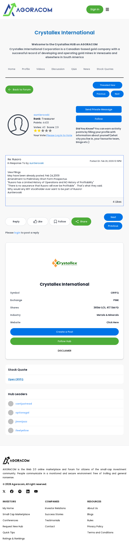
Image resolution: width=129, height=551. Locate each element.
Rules (90, 520)
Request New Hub (13, 526)
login (17, 232)
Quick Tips (9, 532)
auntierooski (36, 163)
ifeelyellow (22, 430)
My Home (8, 508)
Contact (50, 526)
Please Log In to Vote (59, 135)
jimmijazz (21, 421)
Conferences (10, 520)
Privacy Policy (95, 526)
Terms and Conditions (100, 532)
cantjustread (23, 403)
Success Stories (54, 514)
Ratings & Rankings (14, 538)
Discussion (58, 69)
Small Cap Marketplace (16, 514)
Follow (99, 119)
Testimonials (52, 520)
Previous (101, 93)
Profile (26, 69)
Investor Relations (55, 508)
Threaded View (107, 85)
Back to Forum (22, 89)
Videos (40, 69)
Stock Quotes (105, 69)
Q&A (74, 69)
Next (117, 93)
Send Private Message (98, 109)
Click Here (112, 322)
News (86, 69)
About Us (92, 508)
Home (11, 69)
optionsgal (22, 412)
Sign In (94, 9)
